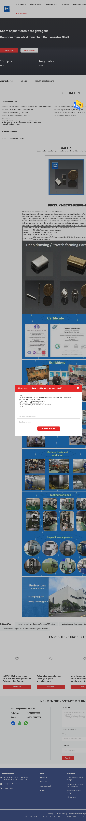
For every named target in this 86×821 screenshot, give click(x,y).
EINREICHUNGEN (48, 428)
